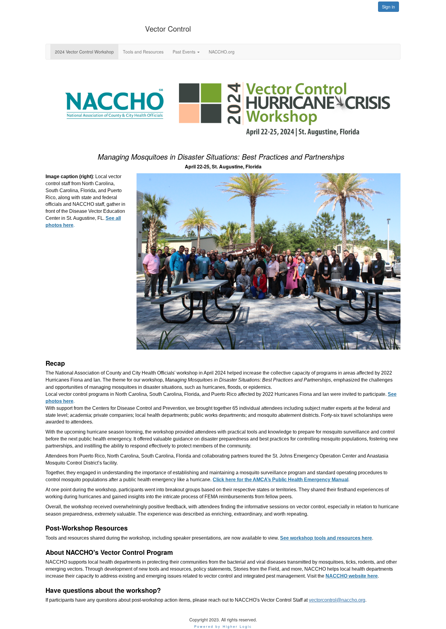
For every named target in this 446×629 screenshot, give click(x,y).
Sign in (388, 7)
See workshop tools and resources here (326, 538)
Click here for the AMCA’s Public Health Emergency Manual (280, 479)
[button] (186, 51)
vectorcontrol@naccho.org (337, 600)
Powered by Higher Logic (223, 626)
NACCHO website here (352, 576)
